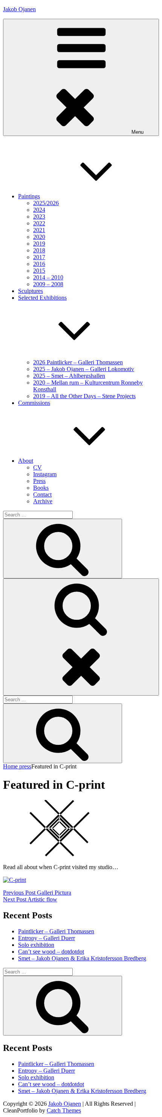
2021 (39, 230)
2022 (39, 223)
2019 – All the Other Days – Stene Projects (84, 396)
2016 (39, 264)
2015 (39, 270)
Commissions (34, 403)
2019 (39, 243)
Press (39, 481)
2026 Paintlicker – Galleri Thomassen (78, 362)
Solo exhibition (36, 945)
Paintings (29, 196)
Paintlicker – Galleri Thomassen (56, 931)
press (25, 766)
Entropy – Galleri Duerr (46, 938)
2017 (39, 257)
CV (37, 467)
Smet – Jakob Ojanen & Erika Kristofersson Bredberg (82, 958)
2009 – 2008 (48, 284)
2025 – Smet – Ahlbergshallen (69, 376)
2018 (39, 250)
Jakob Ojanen (19, 9)
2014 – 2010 (48, 277)
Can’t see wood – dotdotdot (51, 951)
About (25, 460)
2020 (39, 237)
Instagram (45, 474)
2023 (39, 216)
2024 (39, 210)
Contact (42, 494)
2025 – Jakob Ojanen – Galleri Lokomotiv (83, 369)
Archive (42, 501)
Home (11, 766)
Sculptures (30, 291)
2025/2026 (46, 203)
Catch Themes (64, 1110)
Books (41, 488)
